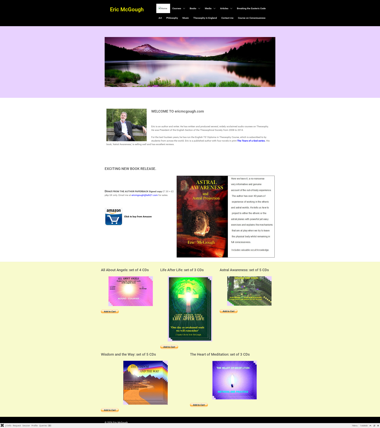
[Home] (163, 8)
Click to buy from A (134, 216)
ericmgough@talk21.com (145, 195)
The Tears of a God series (251, 140)
